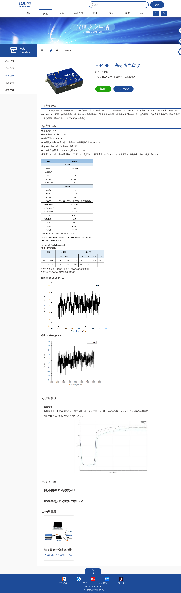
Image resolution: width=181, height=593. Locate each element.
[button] (144, 13)
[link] (57, 50)
